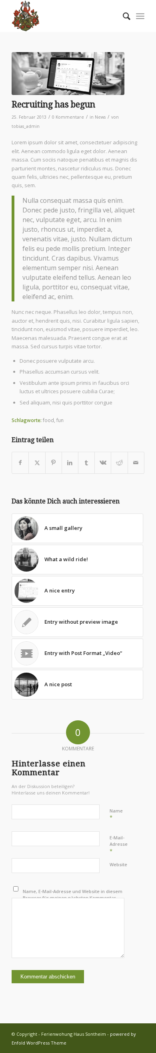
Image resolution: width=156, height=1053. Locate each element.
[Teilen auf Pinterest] (54, 462)
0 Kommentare (68, 117)
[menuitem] (122, 16)
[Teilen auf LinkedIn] (70, 462)
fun (60, 420)
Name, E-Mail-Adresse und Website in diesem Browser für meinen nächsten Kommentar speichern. (72, 897)
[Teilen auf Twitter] (37, 462)
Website (118, 864)
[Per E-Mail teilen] (136, 462)
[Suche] (122, 16)
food (48, 420)
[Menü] (140, 16)
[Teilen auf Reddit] (119, 462)
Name (116, 814)
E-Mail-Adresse (119, 845)
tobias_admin (26, 126)
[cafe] (68, 73)
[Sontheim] (65, 16)
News (100, 117)
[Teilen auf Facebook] (20, 462)
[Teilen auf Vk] (103, 462)
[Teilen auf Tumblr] (86, 462)
